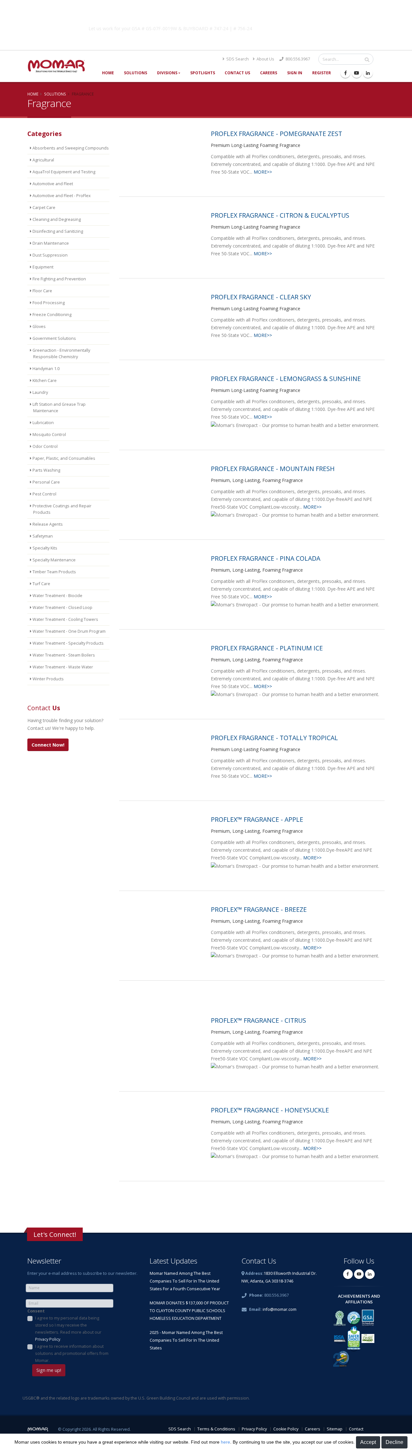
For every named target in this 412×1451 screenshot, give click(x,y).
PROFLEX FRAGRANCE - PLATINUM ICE (267, 648)
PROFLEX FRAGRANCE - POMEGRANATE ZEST (276, 133)
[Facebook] (345, 73)
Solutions (135, 73)
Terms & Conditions (216, 1429)
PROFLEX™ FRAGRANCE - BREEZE (259, 909)
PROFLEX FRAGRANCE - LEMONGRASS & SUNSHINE (286, 378)
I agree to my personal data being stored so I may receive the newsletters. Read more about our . (68, 1328)
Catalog (308, 27)
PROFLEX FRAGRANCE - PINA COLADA (265, 558)
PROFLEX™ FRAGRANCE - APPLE (257, 819)
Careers (268, 73)
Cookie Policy (285, 1429)
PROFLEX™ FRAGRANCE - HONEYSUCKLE (270, 1110)
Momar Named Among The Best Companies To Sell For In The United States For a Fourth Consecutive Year (185, 1281)
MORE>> (263, 172)
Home (108, 73)
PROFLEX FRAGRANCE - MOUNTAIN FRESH (273, 468)
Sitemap (334, 1429)
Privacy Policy (47, 1339)
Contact (356, 1429)
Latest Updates (173, 1261)
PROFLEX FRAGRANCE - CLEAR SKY (261, 297)
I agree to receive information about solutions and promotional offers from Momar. (71, 1353)
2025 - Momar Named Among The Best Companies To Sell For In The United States (186, 1340)
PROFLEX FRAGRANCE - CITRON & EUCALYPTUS (280, 215)
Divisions (167, 73)
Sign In (294, 73)
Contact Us (237, 73)
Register (321, 73)
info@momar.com (279, 1309)
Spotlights (202, 73)
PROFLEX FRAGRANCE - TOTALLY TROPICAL (274, 737)
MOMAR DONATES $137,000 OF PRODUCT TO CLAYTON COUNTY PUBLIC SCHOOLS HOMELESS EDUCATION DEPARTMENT (189, 1310)
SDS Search (237, 59)
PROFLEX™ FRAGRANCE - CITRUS (258, 1020)
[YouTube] (356, 73)
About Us (265, 59)
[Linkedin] (368, 73)
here (225, 1442)
